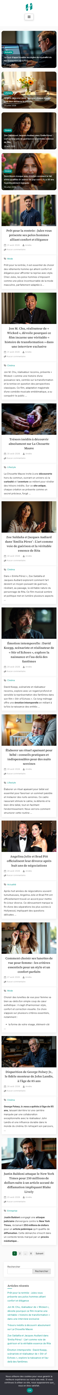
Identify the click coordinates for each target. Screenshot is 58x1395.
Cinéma (8, 130)
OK (29, 1390)
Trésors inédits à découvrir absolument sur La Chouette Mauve (29, 443)
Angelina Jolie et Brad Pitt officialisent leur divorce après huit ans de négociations (29, 861)
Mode (10, 258)
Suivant (39, 1253)
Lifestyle (8, 93)
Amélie (28, 245)
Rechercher (13, 1266)
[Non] (54, 1383)
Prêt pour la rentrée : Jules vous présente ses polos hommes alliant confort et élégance (29, 235)
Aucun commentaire (16, 249)
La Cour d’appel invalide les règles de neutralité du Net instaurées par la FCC (28, 59)
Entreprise (12, 1210)
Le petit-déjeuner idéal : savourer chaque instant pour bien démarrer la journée (27, 100)
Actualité (8, 52)
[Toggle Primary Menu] (29, 17)
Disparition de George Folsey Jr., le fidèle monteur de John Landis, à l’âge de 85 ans (29, 1076)
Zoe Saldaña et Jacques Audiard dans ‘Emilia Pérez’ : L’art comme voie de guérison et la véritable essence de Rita (29, 138)
